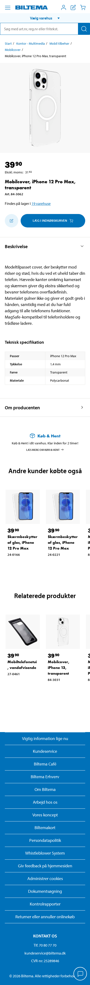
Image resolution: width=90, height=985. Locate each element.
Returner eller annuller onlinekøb (45, 916)
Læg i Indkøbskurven (50, 220)
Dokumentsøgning (45, 891)
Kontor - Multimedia (30, 43)
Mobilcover (13, 50)
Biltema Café (45, 764)
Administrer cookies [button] (45, 878)
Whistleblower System (45, 853)
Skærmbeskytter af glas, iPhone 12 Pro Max (22, 542)
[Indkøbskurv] (83, 7)
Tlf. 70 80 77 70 (45, 945)
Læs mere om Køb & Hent (43, 449)
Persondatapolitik (45, 840)
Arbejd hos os (45, 802)
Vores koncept (45, 815)
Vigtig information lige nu (45, 738)
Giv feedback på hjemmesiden (45, 866)
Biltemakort (45, 827)
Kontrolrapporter (45, 904)
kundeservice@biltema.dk (45, 953)
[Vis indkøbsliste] (73, 7)
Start (8, 43)
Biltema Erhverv (45, 776)
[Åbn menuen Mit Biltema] (63, 7)
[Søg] (84, 29)
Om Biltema (45, 789)
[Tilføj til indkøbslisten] (11, 220)
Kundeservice (45, 751)
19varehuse (41, 203)
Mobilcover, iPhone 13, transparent (58, 667)
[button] (45, 18)
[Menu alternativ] (7, 8)
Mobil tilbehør (59, 43)
